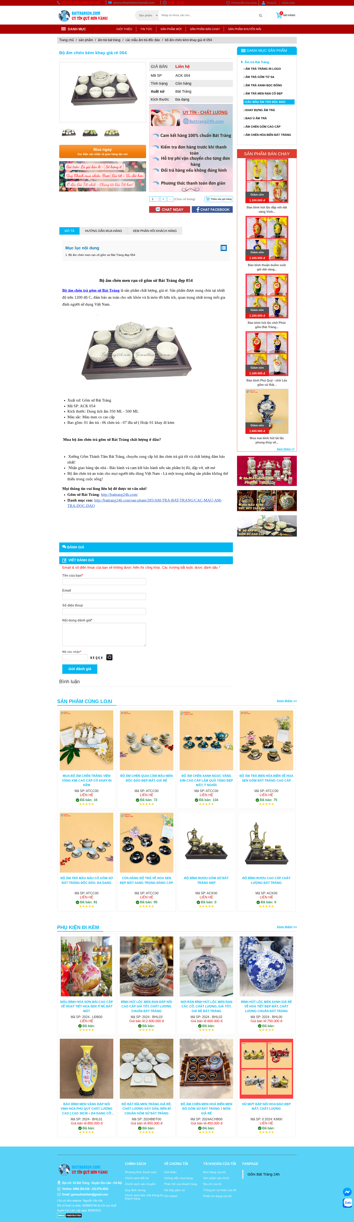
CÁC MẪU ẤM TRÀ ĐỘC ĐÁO (142, 40)
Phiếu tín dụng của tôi (217, 1196)
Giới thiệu (124, 29)
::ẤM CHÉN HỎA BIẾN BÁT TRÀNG (267, 134)
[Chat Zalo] (347, 1203)
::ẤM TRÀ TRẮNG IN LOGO (262, 68)
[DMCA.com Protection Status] (69, 1215)
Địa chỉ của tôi (212, 1184)
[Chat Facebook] (347, 1191)
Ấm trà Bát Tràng (109, 40)
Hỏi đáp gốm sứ (174, 1190)
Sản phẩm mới (171, 29)
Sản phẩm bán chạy (205, 29)
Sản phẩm (86, 40)
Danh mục (77, 29)
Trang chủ (66, 40)
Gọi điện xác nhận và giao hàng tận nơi (102, 151)
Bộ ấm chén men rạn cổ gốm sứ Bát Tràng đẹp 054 (101, 255)
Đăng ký (271, 2)
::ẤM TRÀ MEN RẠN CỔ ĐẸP (263, 93)
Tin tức (146, 29)
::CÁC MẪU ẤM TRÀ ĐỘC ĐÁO (264, 102)
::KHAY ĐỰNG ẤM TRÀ (259, 110)
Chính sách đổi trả (137, 1178)
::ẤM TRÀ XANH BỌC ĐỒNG (262, 85)
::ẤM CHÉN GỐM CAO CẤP (261, 126)
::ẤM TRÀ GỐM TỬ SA (258, 77)
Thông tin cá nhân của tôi (219, 1190)
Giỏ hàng (288, 14)
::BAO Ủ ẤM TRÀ (255, 118)
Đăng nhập (288, 2)
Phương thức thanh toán (141, 1172)
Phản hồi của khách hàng (180, 1184)
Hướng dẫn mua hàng (244, 2)
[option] (102, 89)
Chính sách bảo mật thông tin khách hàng (144, 1197)
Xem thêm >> (286, 449)
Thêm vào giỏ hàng (221, 199)
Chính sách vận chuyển (140, 1184)
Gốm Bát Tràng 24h (263, 1174)
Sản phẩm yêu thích (216, 1178)
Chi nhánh (170, 1196)
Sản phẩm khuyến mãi (244, 29)
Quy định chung (135, 1190)
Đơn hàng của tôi (214, 1172)
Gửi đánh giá (79, 669)
